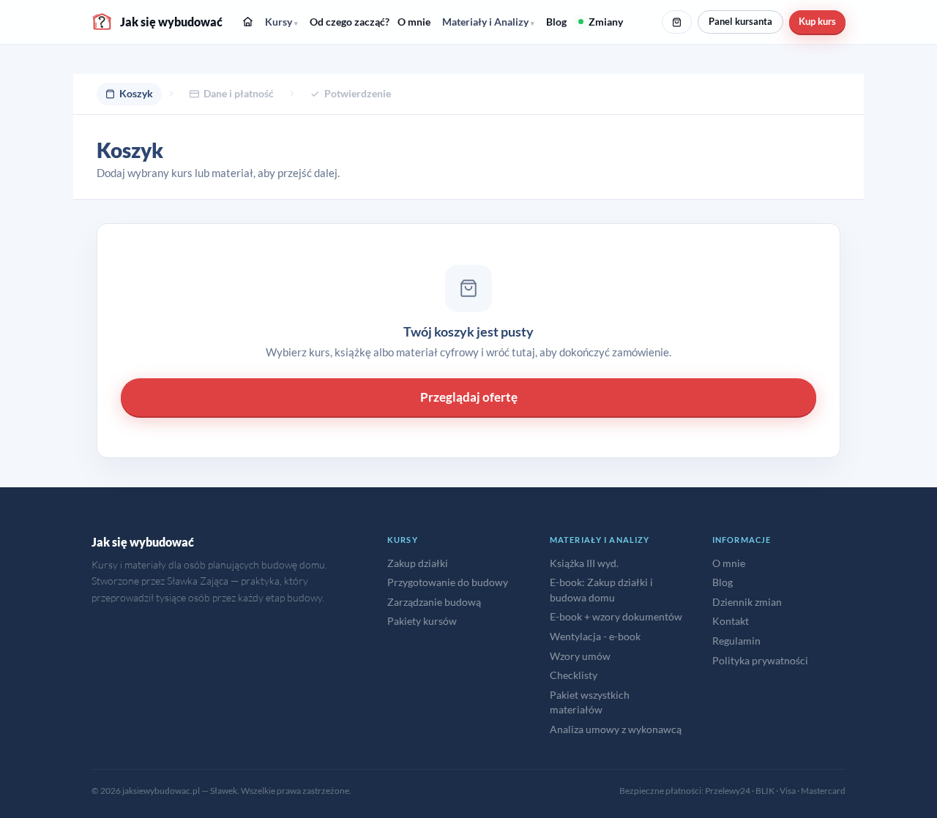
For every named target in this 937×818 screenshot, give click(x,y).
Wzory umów (580, 656)
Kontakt (730, 621)
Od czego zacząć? (349, 21)
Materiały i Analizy (488, 21)
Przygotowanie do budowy (447, 582)
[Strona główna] (248, 21)
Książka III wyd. (584, 563)
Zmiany (606, 21)
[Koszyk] (677, 22)
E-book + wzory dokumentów (616, 616)
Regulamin (736, 640)
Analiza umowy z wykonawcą (616, 729)
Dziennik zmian (747, 602)
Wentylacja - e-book (595, 636)
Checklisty (573, 675)
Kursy (281, 21)
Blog (556, 21)
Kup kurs (817, 21)
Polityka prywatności (760, 660)
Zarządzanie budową (434, 602)
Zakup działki (417, 563)
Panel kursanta (740, 21)
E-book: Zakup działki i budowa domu (601, 590)
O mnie (413, 21)
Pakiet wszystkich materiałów (590, 702)
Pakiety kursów (422, 621)
